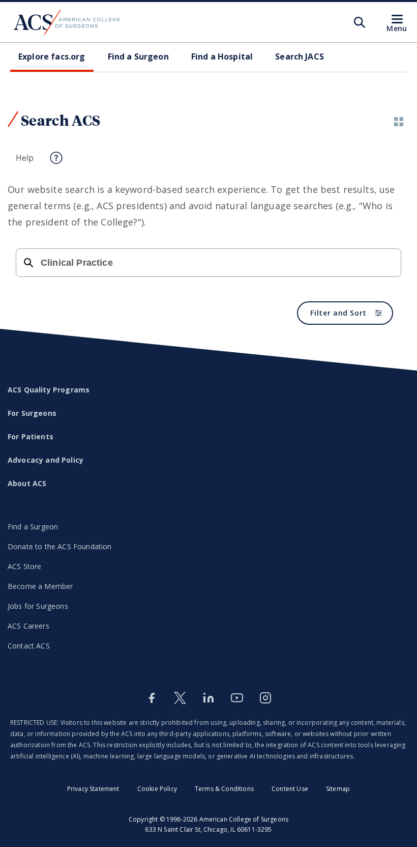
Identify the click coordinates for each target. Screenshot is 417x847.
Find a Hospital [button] (222, 56)
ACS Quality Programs (49, 389)
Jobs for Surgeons (38, 606)
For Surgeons (32, 413)
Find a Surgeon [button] (138, 56)
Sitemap (338, 788)
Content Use (290, 788)
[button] (398, 121)
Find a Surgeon (33, 526)
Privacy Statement (93, 788)
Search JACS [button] (299, 56)
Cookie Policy (157, 788)
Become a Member (40, 586)
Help (25, 157)
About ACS (27, 483)
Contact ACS (29, 646)
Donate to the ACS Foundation (59, 546)
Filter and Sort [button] (338, 313)
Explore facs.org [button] (51, 56)
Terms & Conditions (224, 788)
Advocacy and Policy (45, 460)
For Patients (30, 436)
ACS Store (24, 566)
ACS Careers (28, 626)
